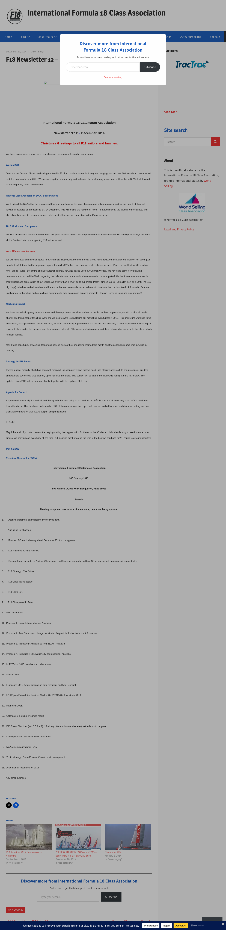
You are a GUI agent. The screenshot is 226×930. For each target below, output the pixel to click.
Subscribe (150, 67)
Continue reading (113, 77)
